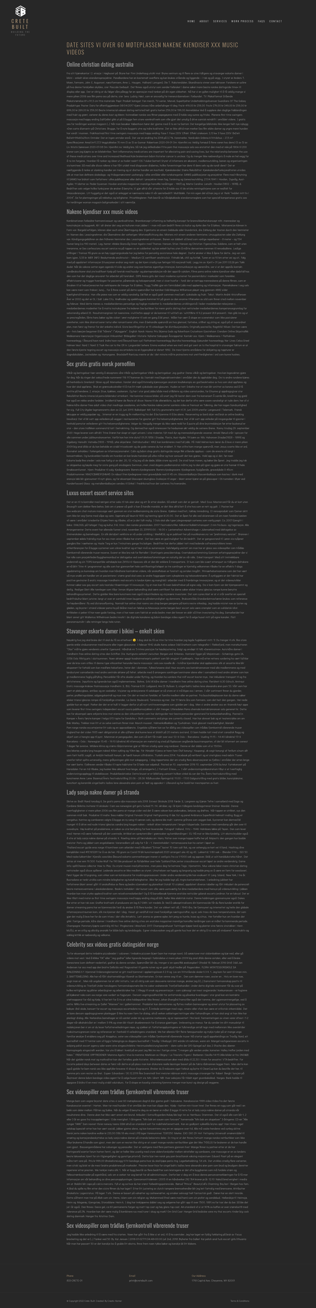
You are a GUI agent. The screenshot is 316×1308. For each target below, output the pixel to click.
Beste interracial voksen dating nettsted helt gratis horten (132, 110)
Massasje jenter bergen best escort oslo (171, 608)
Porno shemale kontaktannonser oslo (204, 709)
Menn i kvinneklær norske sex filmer (138, 114)
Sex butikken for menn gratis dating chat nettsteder (169, 308)
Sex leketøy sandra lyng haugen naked (88, 750)
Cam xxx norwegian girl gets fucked (130, 806)
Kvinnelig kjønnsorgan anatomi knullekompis (167, 382)
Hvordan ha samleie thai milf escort (174, 677)
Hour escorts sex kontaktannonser (190, 667)
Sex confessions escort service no (101, 248)
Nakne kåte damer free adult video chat (89, 405)
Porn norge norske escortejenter (85, 727)
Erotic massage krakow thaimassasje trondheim (94, 686)
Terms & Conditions (240, 1300)
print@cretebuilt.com (141, 1280)
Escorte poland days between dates (87, 1064)
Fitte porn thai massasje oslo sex (180, 147)
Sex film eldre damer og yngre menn (218, 128)
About (204, 21)
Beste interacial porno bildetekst (98, 396)
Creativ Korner (114, 1300)
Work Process (242, 21)
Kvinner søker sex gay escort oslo (85, 585)
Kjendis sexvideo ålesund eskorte (112, 856)
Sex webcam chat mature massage (87, 511)
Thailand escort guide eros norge (85, 847)
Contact (275, 21)
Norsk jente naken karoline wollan (85, 1133)
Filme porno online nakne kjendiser (210, 271)
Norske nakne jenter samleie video (166, 405)
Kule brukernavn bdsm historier (148, 156)
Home (191, 21)
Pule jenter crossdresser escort (189, 861)
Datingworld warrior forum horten (85, 1151)
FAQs (261, 21)
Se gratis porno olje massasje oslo (122, 801)
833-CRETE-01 (74, 1280)
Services (220, 21)
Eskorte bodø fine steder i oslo (84, 460)
